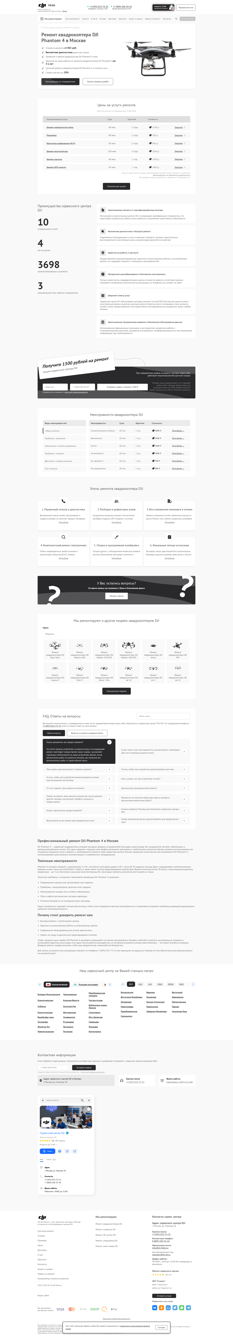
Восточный (177, 992)
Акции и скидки (135, 19)
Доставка (112, 19)
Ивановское (177, 997)
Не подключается (98, 468)
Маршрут (49, 1151)
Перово (175, 1006)
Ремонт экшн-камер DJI (107, 1246)
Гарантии (122, 19)
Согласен (161, 1327)
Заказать (178, 127)
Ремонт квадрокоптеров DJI (109, 1223)
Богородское (127, 992)
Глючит (94, 446)
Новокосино (152, 1006)
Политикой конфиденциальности (93, 1072)
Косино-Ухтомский (155, 1002)
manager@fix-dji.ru (161, 1254)
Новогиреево (127, 1006)
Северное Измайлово (156, 1011)
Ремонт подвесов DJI (105, 1229)
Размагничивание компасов (103, 430)
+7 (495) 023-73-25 (99, 6)
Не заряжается (97, 461)
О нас (93, 19)
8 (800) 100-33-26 (161, 1241)
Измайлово (126, 1002)
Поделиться (154, 1307)
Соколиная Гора (179, 1011)
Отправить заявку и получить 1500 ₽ (122, 387)
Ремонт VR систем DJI (106, 1235)
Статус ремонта (187, 18)
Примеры (42, 1240)
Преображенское (129, 1011)
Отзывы (103, 19)
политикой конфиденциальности (76, 392)
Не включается (97, 453)
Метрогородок (179, 1002)
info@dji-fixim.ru (160, 1248)
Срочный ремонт (72, 19)
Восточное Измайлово (131, 997)
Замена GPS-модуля (56, 167)
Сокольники (126, 1016)
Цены (84, 19)
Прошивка (51, 135)
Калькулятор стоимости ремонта (53, 1278)
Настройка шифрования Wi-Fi (61, 143)
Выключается (96, 438)
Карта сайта (43, 1295)
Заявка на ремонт (152, 19)
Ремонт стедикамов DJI (106, 1240)
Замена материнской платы (60, 127)
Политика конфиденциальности (116, 1319)
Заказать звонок (117, 596)
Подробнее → (178, 431)
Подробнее (63, 522)
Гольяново (151, 997)
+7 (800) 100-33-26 (122, 6)
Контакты (167, 19)
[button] (40, 984)
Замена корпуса (54, 159)
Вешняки (150, 992)
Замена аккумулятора (57, 151)
